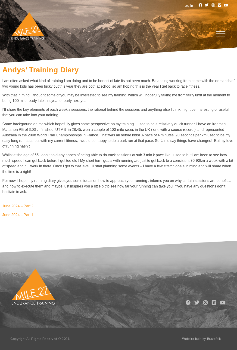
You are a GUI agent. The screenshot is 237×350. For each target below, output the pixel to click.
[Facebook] (200, 5)
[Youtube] (226, 5)
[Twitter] (207, 5)
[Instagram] (213, 5)
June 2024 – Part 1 (17, 215)
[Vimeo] (220, 5)
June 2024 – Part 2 (17, 206)
